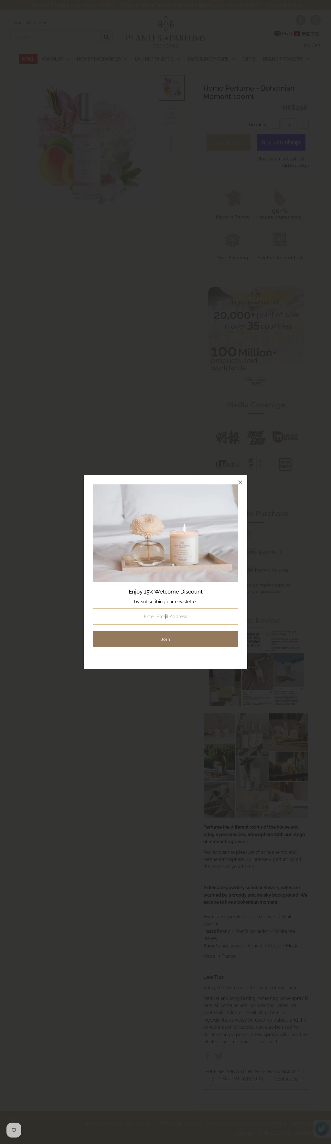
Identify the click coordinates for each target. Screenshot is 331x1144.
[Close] (240, 482)
